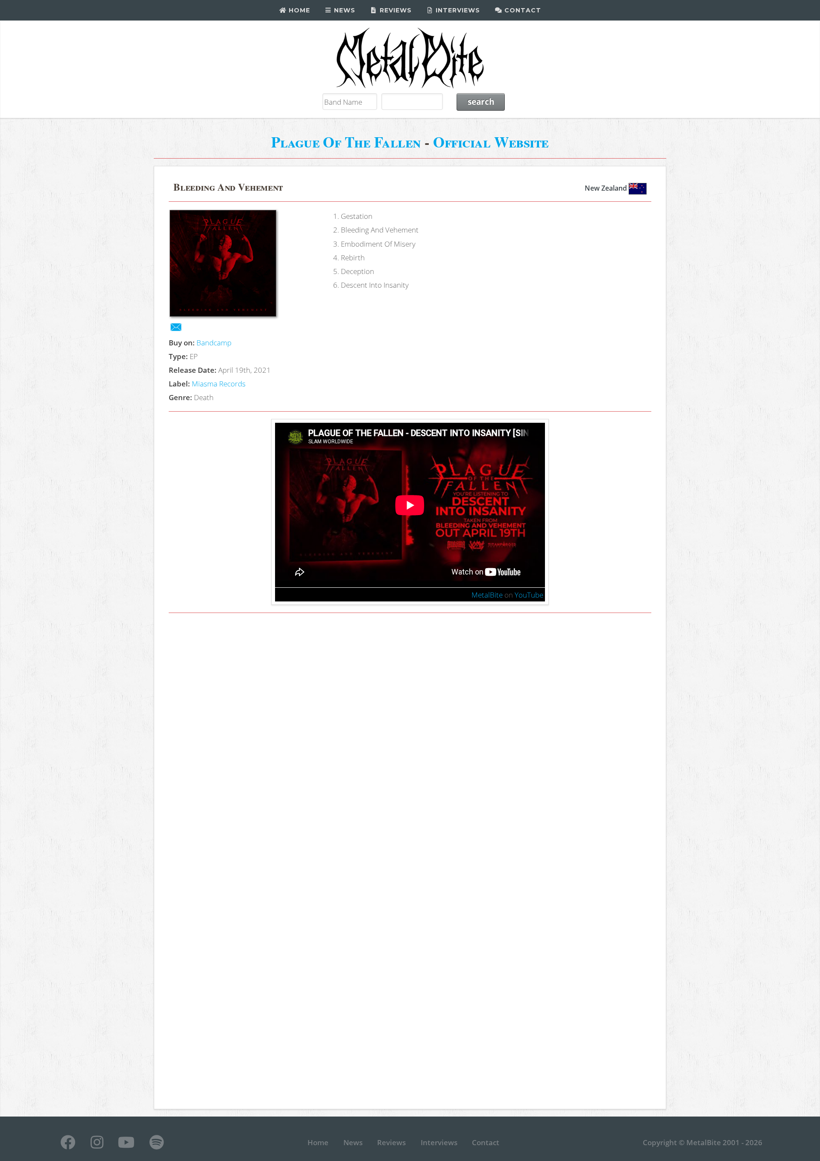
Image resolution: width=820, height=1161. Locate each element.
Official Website (491, 142)
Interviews (456, 10)
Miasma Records (219, 383)
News (343, 10)
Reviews (395, 10)
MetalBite (487, 594)
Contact (521, 10)
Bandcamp (213, 342)
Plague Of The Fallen (346, 142)
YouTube (529, 594)
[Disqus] (410, 741)
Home (298, 10)
